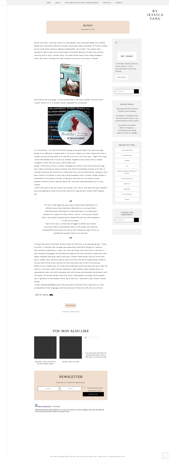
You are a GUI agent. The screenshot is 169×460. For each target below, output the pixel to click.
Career (127, 160)
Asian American (127, 150)
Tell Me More (127, 194)
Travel (127, 199)
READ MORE (121, 77)
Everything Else (127, 178)
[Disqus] (70, 427)
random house (75, 311)
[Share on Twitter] (81, 294)
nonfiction (65, 311)
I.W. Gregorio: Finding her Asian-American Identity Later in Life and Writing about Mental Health (127, 118)
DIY (127, 166)
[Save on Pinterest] (83, 294)
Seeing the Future (70, 362)
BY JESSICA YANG (155, 14)
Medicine (127, 189)
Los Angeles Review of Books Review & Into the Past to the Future (96, 355)
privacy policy (96, 390)
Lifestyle (127, 183)
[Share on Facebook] (78, 294)
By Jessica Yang (57, 456)
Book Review (70, 305)
